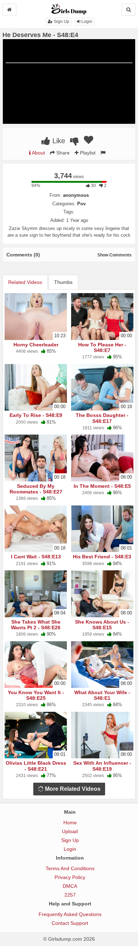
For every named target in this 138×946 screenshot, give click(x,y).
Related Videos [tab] (25, 282)
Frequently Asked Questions (70, 914)
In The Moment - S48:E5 (102, 486)
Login (86, 21)
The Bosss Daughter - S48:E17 (102, 418)
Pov (81, 203)
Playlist (87, 153)
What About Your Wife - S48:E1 (102, 695)
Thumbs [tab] (63, 282)
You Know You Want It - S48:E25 (36, 695)
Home (70, 822)
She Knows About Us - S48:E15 (102, 624)
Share (62, 153)
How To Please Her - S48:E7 (102, 347)
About (38, 153)
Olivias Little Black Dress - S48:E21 (36, 765)
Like (57, 141)
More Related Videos (72, 789)
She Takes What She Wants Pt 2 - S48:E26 (36, 624)
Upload (70, 831)
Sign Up (61, 21)
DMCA (70, 886)
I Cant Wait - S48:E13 (36, 556)
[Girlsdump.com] (69, 8)
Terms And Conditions (70, 868)
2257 (70, 895)
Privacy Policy (69, 877)
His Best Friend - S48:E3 (102, 556)
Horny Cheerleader (35, 344)
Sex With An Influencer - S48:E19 (102, 765)
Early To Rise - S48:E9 (36, 415)
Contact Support (70, 923)
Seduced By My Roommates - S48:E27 (36, 489)
